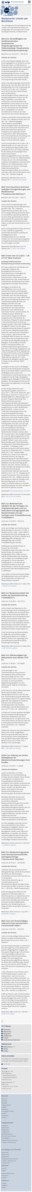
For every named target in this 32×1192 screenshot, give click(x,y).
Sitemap (3, 1177)
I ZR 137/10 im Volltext (9, 648)
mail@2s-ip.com (6, 1079)
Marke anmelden (7, 1056)
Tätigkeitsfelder (6, 1105)
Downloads (4, 1115)
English (3, 1170)
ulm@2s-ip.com (6, 1088)
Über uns (4, 1099)
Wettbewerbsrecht (7, 1134)
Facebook (4, 1185)
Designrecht (7, 1034)
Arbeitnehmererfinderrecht (9, 1140)
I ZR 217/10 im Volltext (13, 496)
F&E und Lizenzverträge (8, 1136)
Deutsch (3, 1168)
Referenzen (4, 1109)
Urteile (5, 1049)
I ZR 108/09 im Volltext (13, 748)
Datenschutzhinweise (7, 1173)
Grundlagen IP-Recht (7, 1111)
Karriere (3, 1117)
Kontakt (4, 1068)
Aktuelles (4, 1103)
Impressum (4, 1175)
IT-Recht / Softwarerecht (8, 1142)
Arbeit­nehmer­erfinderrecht (11, 1040)
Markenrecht (7, 1032)
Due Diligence (5, 1138)
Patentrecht (6, 1029)
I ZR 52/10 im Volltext (9, 586)
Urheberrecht (7, 1036)
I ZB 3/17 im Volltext (18, 249)
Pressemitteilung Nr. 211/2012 (20, 491)
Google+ (4, 1183)
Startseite (4, 1101)
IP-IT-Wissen (6, 1026)
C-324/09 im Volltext (9, 845)
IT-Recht (5, 1038)
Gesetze (5, 1051)
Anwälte (3, 1107)
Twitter (3, 1187)
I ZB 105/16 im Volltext (19, 180)
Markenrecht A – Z (8, 1047)
